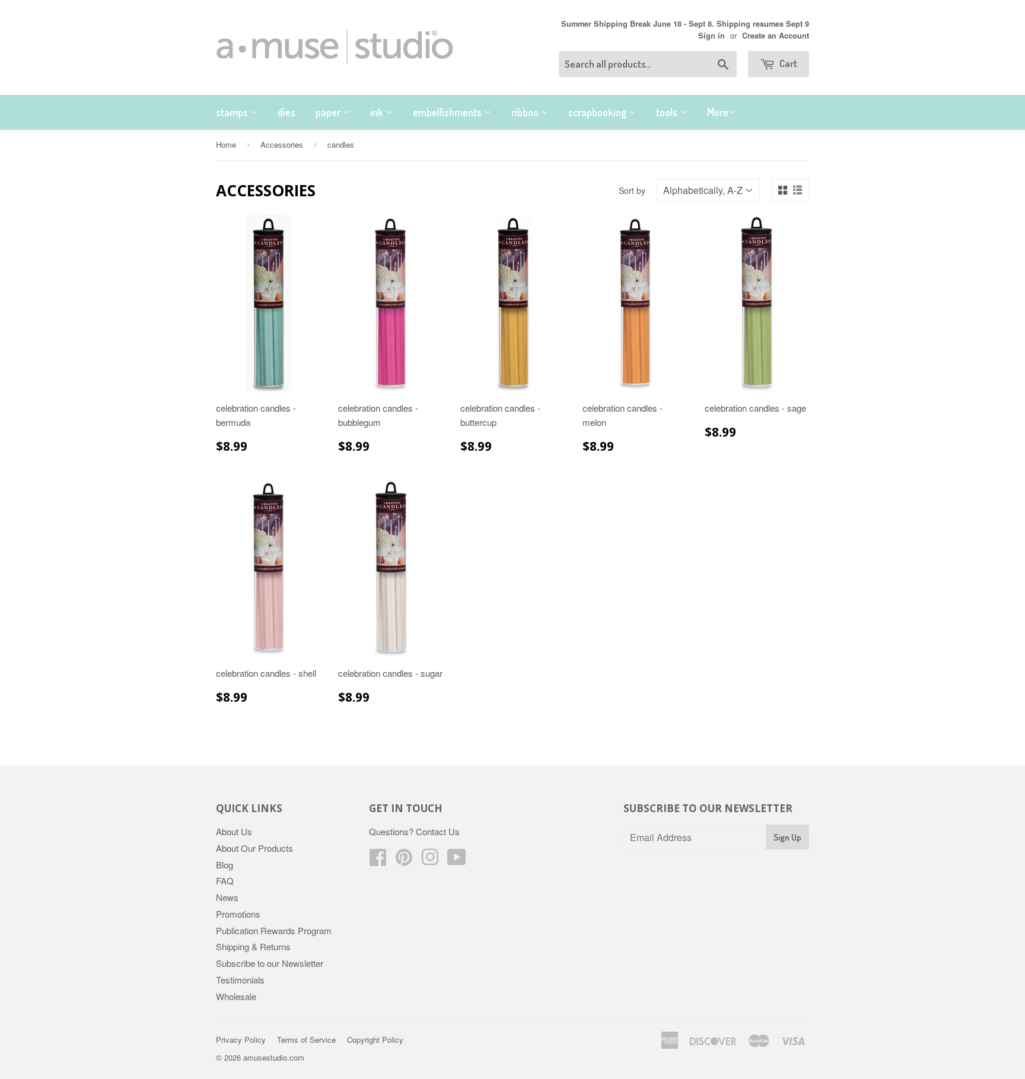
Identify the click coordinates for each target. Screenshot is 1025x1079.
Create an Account (775, 35)
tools (668, 112)
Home (226, 144)
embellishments (448, 112)
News (227, 897)
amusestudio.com (273, 1057)
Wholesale (236, 996)
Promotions (238, 914)
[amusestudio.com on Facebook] (378, 860)
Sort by (632, 190)
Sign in (711, 35)
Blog (224, 864)
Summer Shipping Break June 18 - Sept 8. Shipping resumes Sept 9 (685, 23)
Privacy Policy (241, 1039)
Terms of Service (306, 1039)
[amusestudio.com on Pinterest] (404, 860)
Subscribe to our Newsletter (269, 963)
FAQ (225, 880)
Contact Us (438, 831)
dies (286, 112)
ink (378, 112)
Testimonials (240, 979)
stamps (233, 112)
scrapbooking (598, 112)
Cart (787, 63)
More (717, 112)
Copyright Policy (375, 1039)
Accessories (281, 144)
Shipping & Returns (253, 946)
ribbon (526, 112)
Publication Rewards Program (274, 930)
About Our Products (254, 848)
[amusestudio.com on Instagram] (430, 860)
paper (329, 112)
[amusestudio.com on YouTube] (456, 860)
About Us (234, 831)
